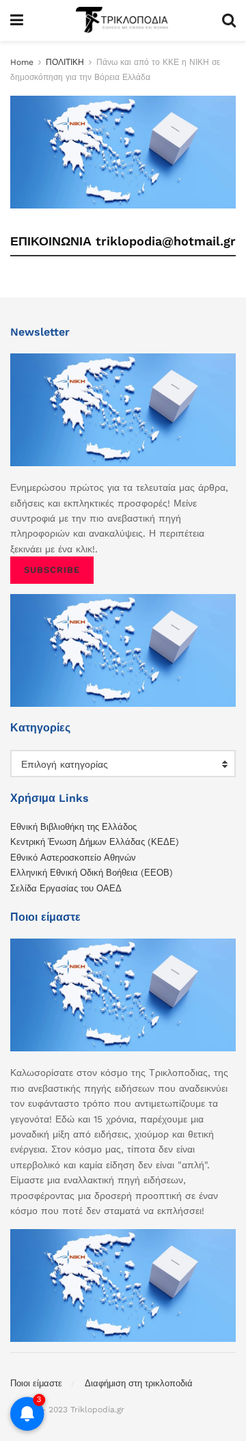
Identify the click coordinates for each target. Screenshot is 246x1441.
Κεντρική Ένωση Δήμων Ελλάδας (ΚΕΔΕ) (94, 842)
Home (21, 62)
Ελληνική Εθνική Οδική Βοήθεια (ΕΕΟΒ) (91, 872)
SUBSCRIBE (52, 570)
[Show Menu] (16, 20)
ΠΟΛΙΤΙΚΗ (65, 62)
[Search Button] (229, 20)
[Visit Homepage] (122, 20)
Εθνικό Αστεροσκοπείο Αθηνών (73, 857)
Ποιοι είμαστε (36, 1383)
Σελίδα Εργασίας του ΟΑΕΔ (66, 888)
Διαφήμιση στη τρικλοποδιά (139, 1383)
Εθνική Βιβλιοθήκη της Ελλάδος (73, 827)
